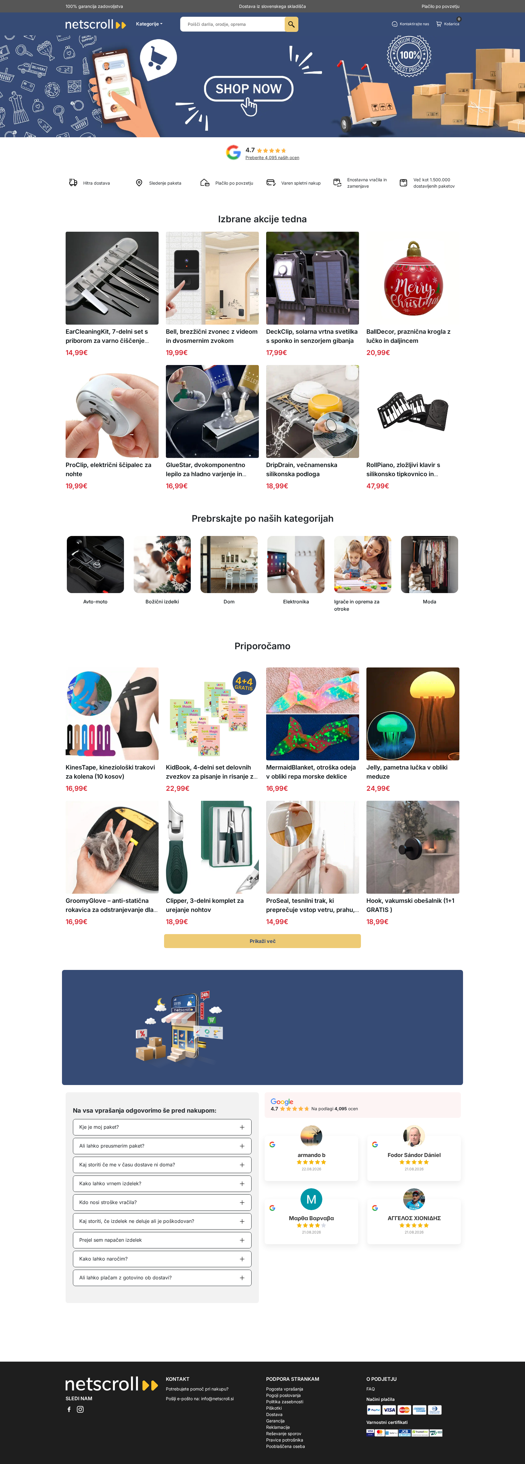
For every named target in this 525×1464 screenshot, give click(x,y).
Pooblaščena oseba (285, 1446)
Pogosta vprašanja (284, 1388)
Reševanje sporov (283, 1433)
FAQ (370, 1388)
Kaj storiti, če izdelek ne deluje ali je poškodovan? (136, 1221)
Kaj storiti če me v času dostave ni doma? (127, 1165)
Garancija (275, 1420)
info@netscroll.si (217, 1398)
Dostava (274, 1414)
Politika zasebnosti (284, 1401)
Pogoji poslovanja (283, 1395)
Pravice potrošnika (284, 1439)
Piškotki (274, 1408)
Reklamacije (278, 1427)
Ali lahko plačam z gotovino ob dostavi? (125, 1278)
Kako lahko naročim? (103, 1259)
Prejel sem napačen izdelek (110, 1240)
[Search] (291, 24)
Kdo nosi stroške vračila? (108, 1202)
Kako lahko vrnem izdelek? (110, 1183)
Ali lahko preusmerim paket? (111, 1146)
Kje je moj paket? (99, 1127)
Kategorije (147, 24)
